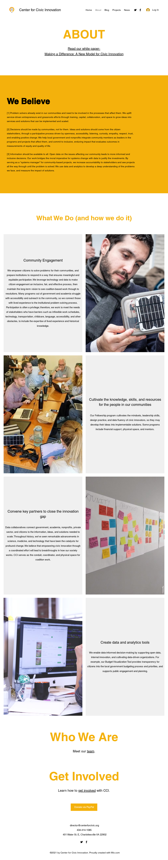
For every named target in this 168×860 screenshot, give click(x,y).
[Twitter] (135, 10)
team (90, 751)
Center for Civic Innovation (40, 10)
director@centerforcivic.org (84, 825)
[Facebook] (140, 10)
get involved (87, 791)
